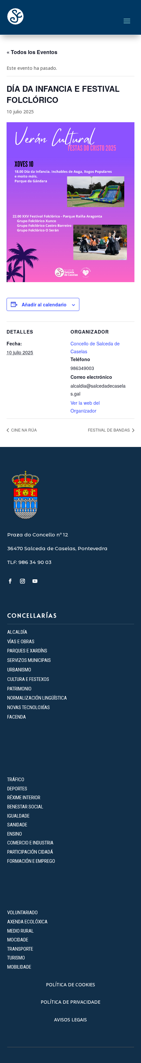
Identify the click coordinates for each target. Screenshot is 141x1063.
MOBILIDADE (19, 967)
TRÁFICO (15, 780)
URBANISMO (19, 670)
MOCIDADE (17, 940)
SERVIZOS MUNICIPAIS (29, 660)
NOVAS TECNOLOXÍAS (28, 707)
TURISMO (16, 958)
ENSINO (14, 834)
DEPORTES (17, 789)
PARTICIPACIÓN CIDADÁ (30, 852)
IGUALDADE (18, 816)
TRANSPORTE (20, 949)
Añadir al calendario (44, 304)
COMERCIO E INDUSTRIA (30, 843)
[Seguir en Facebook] (10, 581)
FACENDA (16, 717)
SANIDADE (17, 825)
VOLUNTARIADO (22, 913)
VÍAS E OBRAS (20, 642)
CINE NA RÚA (23, 430)
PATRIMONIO (19, 689)
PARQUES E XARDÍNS (27, 651)
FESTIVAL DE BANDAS (109, 430)
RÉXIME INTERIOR (23, 798)
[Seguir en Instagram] (23, 581)
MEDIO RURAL (20, 931)
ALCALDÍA (17, 632)
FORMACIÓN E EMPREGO (31, 861)
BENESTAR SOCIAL (25, 807)
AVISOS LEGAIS (70, 1019)
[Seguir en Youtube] (35, 581)
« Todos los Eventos (32, 52)
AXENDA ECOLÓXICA (27, 922)
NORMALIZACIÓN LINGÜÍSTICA (37, 698)
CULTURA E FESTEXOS (28, 679)
